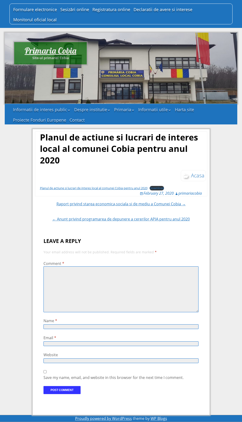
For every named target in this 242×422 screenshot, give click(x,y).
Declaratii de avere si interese (163, 9)
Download (157, 188)
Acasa (197, 175)
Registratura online (111, 9)
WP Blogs (159, 418)
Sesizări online (74, 9)
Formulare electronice (35, 9)
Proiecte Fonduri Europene (39, 120)
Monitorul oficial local (35, 19)
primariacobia (190, 193)
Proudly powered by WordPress (103, 418)
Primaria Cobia (50, 50)
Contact (77, 120)
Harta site (184, 109)
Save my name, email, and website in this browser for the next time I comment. (113, 377)
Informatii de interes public (40, 109)
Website (50, 354)
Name (50, 320)
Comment (53, 263)
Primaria (122, 109)
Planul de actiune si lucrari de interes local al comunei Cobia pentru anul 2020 (93, 188)
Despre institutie (90, 109)
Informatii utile (153, 109)
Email (49, 337)
